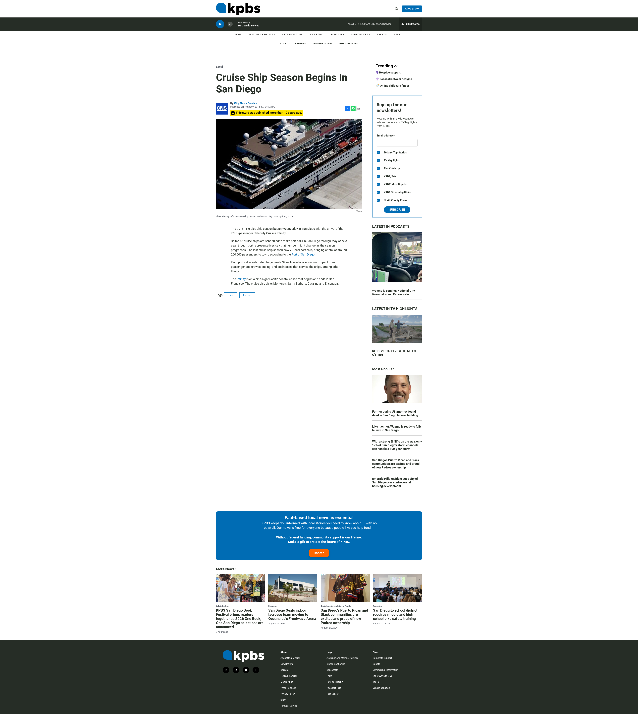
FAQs (329, 676)
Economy (272, 606)
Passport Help (333, 688)
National (301, 43)
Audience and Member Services (342, 658)
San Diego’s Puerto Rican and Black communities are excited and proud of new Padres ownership (396, 463)
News (237, 34)
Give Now (412, 9)
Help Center (332, 694)
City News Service (245, 103)
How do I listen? (334, 682)
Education (377, 606)
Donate (319, 553)
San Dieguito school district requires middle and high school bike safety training (395, 614)
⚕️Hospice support (388, 72)
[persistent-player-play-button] (220, 24)
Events (382, 34)
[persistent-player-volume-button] (230, 24)
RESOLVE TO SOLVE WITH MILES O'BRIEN (394, 352)
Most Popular (383, 369)
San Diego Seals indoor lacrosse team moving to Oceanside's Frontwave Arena (292, 614)
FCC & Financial (288, 676)
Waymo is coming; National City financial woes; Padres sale (393, 292)
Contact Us (332, 670)
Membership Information (385, 670)
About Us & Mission (290, 658)
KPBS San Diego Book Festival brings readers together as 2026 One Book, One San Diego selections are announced (240, 618)
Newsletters (286, 664)
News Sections (348, 43)
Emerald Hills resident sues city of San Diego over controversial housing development (395, 482)
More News (225, 569)
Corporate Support (382, 658)
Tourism (247, 295)
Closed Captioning (335, 664)
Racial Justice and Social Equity (336, 606)
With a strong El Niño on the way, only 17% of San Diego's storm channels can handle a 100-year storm (397, 445)
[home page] (238, 9)
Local (284, 43)
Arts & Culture (292, 34)
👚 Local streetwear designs (394, 79)
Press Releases (288, 688)
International (322, 43)
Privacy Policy (287, 694)
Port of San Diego (303, 254)
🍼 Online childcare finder (392, 85)
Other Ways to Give (382, 676)
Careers (284, 670)
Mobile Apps (286, 682)
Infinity (241, 279)
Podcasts (337, 34)
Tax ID (376, 682)
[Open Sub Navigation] (244, 34)
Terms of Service (288, 706)
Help (397, 34)
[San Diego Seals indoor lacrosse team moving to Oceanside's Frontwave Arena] (292, 587)
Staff (283, 700)
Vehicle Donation (381, 688)
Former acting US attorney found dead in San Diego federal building (395, 413)
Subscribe (397, 209)
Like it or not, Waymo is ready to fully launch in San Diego (397, 428)
